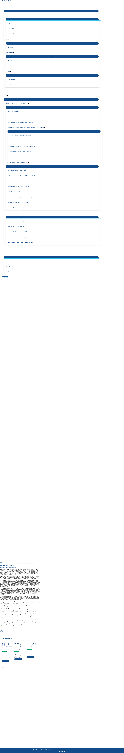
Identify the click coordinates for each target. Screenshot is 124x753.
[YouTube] (8, 0)
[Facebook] (2, 0)
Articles (5, 741)
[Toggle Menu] (51, 11)
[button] (7, 7)
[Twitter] (4, 0)
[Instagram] (6, 0)
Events (5, 742)
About (5, 743)
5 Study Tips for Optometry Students (19, 644)
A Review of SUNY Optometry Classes (31, 644)
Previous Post (3, 630)
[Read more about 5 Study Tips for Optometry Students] (19, 650)
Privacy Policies (7, 744)
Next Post (2, 631)
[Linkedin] (10, 0)
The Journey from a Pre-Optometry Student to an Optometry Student (7, 645)
